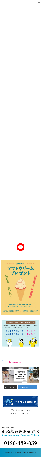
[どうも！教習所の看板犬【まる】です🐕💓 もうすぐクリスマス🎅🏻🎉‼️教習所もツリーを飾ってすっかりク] (33, 375)
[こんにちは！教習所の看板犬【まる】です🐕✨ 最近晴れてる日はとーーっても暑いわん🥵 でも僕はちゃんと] (8, 375)
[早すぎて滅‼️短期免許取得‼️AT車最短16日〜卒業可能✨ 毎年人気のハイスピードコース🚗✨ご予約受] (20, 375)
